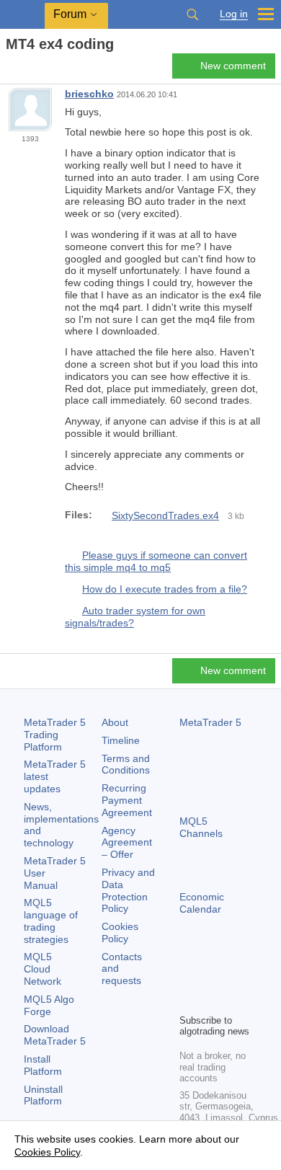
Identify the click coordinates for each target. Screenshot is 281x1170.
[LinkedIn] (211, 1000)
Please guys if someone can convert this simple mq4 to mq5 (156, 561)
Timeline (121, 740)
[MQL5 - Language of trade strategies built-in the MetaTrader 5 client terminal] (22, 15)
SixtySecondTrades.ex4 (165, 515)
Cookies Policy (120, 932)
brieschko (89, 93)
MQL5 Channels (201, 827)
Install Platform (43, 1065)
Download (55, 1035)
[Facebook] (188, 977)
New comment (233, 65)
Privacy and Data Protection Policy (128, 890)
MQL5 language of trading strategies (51, 920)
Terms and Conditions (126, 764)
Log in (234, 14)
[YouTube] (188, 1000)
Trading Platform (55, 735)
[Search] (192, 14)
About (115, 722)
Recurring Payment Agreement (127, 800)
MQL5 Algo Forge (49, 1005)
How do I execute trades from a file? (164, 589)
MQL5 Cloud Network (42, 969)
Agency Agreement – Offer (127, 843)
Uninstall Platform (43, 1095)
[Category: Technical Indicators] (27, 70)
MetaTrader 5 (210, 722)
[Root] (10, 69)
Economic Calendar (201, 903)
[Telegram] (211, 977)
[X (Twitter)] (234, 977)
